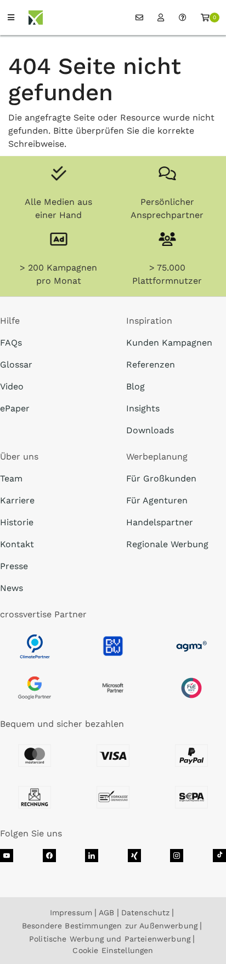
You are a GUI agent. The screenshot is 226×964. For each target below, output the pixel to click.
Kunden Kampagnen (169, 342)
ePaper (15, 408)
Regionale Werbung (167, 544)
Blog (135, 386)
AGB (106, 912)
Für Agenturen (157, 500)
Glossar (16, 364)
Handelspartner (159, 522)
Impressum (71, 912)
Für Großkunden (161, 478)
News (11, 588)
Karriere (17, 500)
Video (12, 386)
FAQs (11, 342)
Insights (143, 408)
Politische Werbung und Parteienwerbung (109, 938)
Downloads (150, 430)
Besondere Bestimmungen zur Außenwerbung (109, 925)
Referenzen (150, 364)
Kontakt (17, 544)
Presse (14, 566)
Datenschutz (145, 912)
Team (11, 478)
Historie (16, 522)
